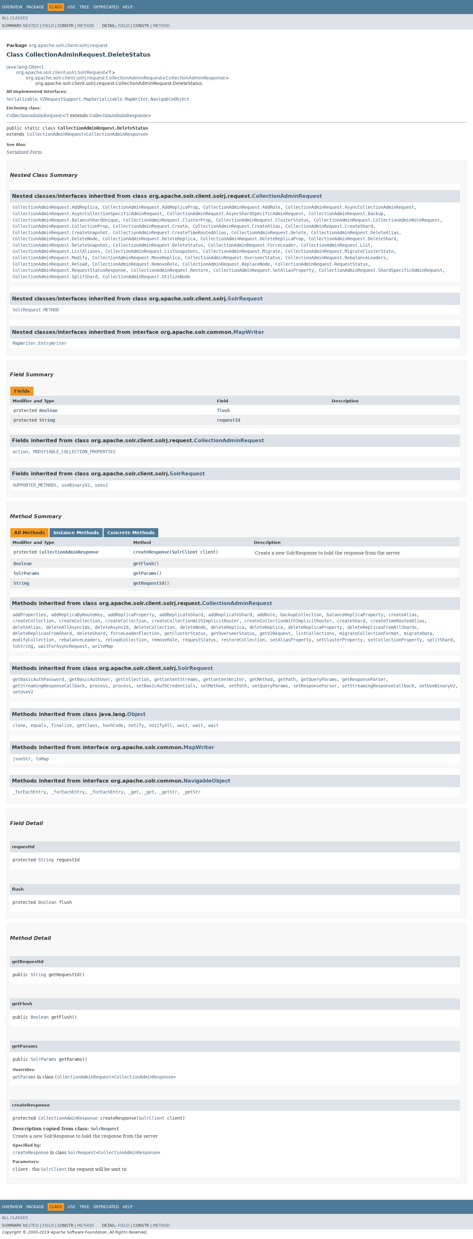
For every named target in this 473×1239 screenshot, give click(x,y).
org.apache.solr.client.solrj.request (68, 45)
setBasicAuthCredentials (165, 685)
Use (72, 7)
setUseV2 (23, 691)
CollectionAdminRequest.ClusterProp (167, 220)
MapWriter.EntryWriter (40, 343)
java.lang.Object (24, 66)
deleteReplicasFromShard (42, 633)
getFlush (143, 563)
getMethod (261, 679)
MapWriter (136, 99)
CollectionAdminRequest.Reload (50, 264)
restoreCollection (243, 639)
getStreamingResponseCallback (49, 685)
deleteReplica (227, 627)
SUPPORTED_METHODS (34, 485)
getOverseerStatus (233, 633)
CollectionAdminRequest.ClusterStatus (262, 220)
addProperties (29, 614)
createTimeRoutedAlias (397, 620)
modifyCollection (33, 639)
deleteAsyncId (111, 627)
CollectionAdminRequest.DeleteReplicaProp (251, 238)
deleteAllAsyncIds (68, 627)
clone (19, 725)
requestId (228, 420)
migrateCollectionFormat (369, 633)
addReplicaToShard (181, 614)
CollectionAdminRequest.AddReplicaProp (150, 207)
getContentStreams (176, 679)
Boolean (48, 410)
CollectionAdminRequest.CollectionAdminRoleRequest (377, 220)
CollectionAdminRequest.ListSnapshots (151, 251)
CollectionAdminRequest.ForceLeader (252, 245)
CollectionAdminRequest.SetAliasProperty (263, 270)
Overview (12, 7)
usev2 (101, 485)
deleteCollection (154, 627)
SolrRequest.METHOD (36, 309)
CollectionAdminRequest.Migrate (241, 251)
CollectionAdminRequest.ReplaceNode (226, 264)
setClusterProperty (339, 639)
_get (133, 791)
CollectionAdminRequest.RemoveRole (134, 264)
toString (23, 646)
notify (136, 725)
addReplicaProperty (131, 614)
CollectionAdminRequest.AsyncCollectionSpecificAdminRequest (87, 213)
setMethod (212, 685)
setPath (238, 685)
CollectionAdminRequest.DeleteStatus (158, 245)
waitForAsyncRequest (62, 646)
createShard (351, 620)
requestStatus (199, 639)
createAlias (402, 614)
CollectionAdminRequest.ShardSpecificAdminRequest (380, 270)
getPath (287, 679)
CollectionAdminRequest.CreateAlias (236, 226)
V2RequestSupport (60, 99)
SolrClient (185, 552)
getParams (144, 573)
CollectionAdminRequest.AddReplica (55, 207)
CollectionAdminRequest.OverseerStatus (232, 257)
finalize (61, 725)
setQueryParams (270, 685)
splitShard (440, 639)
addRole (266, 614)
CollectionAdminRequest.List (335, 245)
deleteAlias (27, 627)
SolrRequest (245, 299)
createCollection (33, 620)
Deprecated (106, 7)
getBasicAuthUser (89, 679)
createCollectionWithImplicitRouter (195, 620)
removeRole (164, 639)
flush (223, 410)
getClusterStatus (185, 633)
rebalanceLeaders (79, 639)
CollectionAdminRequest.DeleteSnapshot (60, 245)
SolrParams (26, 573)
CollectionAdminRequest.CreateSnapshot (60, 232)
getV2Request (275, 633)
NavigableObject (170, 99)
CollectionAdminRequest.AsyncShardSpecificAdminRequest (235, 213)
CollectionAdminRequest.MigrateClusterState (339, 251)
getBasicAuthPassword (38, 679)
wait (182, 725)
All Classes (15, 18)
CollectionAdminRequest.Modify (50, 257)
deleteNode (193, 627)
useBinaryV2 (75, 485)
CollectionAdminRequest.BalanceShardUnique (65, 220)
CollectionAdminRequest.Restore (169, 270)
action (20, 451)
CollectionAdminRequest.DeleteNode (55, 238)
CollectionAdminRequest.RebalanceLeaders (335, 257)
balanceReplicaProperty (355, 614)
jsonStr (22, 758)
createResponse (151, 552)
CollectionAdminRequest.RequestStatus (321, 264)
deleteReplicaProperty (315, 627)
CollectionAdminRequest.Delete (268, 232)
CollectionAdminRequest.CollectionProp (60, 226)
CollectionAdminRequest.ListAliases (56, 251)
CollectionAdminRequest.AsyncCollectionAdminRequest (349, 207)
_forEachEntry (29, 791)
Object (136, 714)
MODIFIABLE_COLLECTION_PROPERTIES (74, 451)
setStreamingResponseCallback (378, 685)
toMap (42, 758)
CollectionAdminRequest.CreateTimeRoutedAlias (169, 232)
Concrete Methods (130, 532)
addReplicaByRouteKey (77, 614)
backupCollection (300, 614)
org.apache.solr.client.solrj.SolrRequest (60, 72)
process (99, 685)
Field (48, 25)
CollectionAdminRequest (34, 115)
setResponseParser (315, 685)
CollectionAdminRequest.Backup (346, 213)
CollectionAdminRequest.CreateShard (329, 226)
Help (128, 7)
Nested (31, 25)
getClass (87, 725)
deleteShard (91, 633)
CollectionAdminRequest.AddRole (241, 207)
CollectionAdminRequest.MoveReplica (136, 257)
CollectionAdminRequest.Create (150, 226)
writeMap (102, 646)
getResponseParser (364, 679)
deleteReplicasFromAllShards (382, 627)
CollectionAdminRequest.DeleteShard (352, 238)
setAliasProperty (290, 639)
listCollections (315, 633)
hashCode (113, 725)
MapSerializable (103, 99)
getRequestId (148, 583)
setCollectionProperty (395, 639)
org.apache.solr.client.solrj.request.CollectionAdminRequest (94, 77)
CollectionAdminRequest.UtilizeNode (146, 276)
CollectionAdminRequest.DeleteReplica (149, 238)
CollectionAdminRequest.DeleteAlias (355, 232)
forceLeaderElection (134, 633)
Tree (84, 7)
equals (38, 725)
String (47, 420)
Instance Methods (76, 532)
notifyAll (160, 725)
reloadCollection (125, 639)
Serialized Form (24, 152)
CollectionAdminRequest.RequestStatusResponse (69, 270)
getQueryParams (319, 679)
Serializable (21, 99)
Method (85, 25)
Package (35, 7)
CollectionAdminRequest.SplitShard (55, 276)
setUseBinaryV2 (437, 685)
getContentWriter (223, 679)
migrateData (418, 633)
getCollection (132, 679)
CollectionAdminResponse (195, 77)
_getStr (168, 791)
